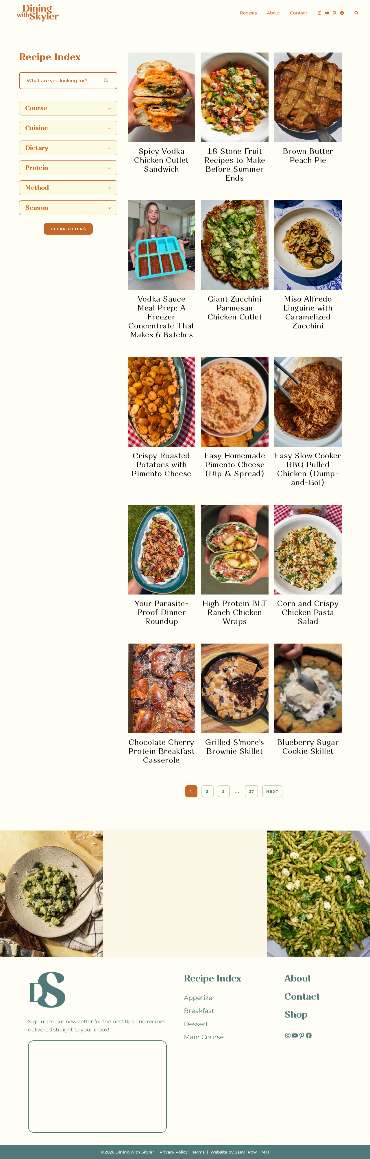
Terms (198, 1152)
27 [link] (251, 791)
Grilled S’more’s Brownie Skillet (234, 747)
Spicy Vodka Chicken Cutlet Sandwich (161, 160)
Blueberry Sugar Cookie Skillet (308, 747)
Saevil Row (246, 1152)
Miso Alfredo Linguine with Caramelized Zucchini (307, 313)
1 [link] (191, 791)
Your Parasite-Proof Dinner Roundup (161, 612)
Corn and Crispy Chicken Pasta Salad (307, 612)
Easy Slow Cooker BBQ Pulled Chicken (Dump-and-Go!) (308, 469)
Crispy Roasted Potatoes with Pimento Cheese (161, 465)
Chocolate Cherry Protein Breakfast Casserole (161, 751)
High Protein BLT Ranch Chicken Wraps (234, 612)
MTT (265, 1152)
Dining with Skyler (134, 1152)
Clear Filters (68, 229)
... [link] (237, 791)
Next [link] (272, 791)
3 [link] (223, 791)
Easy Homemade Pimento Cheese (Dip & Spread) (234, 465)
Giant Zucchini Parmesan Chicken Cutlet (235, 308)
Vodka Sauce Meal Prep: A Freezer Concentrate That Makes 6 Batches (161, 317)
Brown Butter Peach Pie (308, 156)
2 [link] (207, 791)
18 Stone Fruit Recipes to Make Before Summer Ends (234, 165)
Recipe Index (212, 979)
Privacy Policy (174, 1152)
